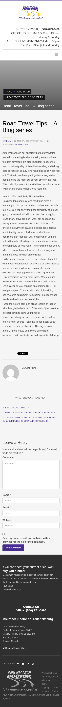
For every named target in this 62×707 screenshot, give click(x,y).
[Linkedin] (27, 663)
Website (7, 520)
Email (6, 507)
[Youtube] (32, 663)
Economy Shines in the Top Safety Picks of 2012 (28, 413)
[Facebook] (18, 663)
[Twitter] (23, 663)
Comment (8, 457)
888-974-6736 (35, 41)
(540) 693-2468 (50, 29)
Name (6, 494)
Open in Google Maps (15, 648)
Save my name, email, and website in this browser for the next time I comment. (26, 540)
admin (8, 141)
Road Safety (21, 145)
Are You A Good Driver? (15, 408)
